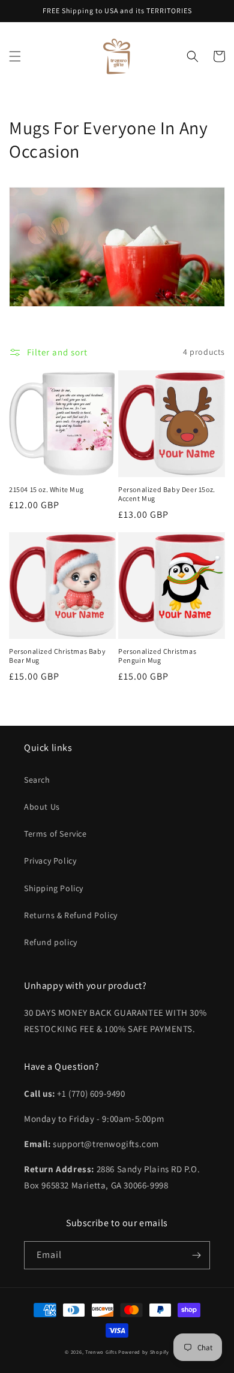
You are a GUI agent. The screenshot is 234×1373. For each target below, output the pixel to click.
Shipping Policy (53, 888)
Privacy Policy (50, 860)
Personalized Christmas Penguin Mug (157, 656)
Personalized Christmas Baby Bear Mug (57, 656)
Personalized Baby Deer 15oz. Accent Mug (166, 494)
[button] (15, 56)
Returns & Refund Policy (71, 915)
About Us (42, 806)
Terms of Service (55, 833)
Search (37, 779)
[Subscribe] (196, 1255)
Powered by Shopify (143, 1351)
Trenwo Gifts (100, 1351)
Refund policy (50, 942)
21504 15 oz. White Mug (46, 489)
